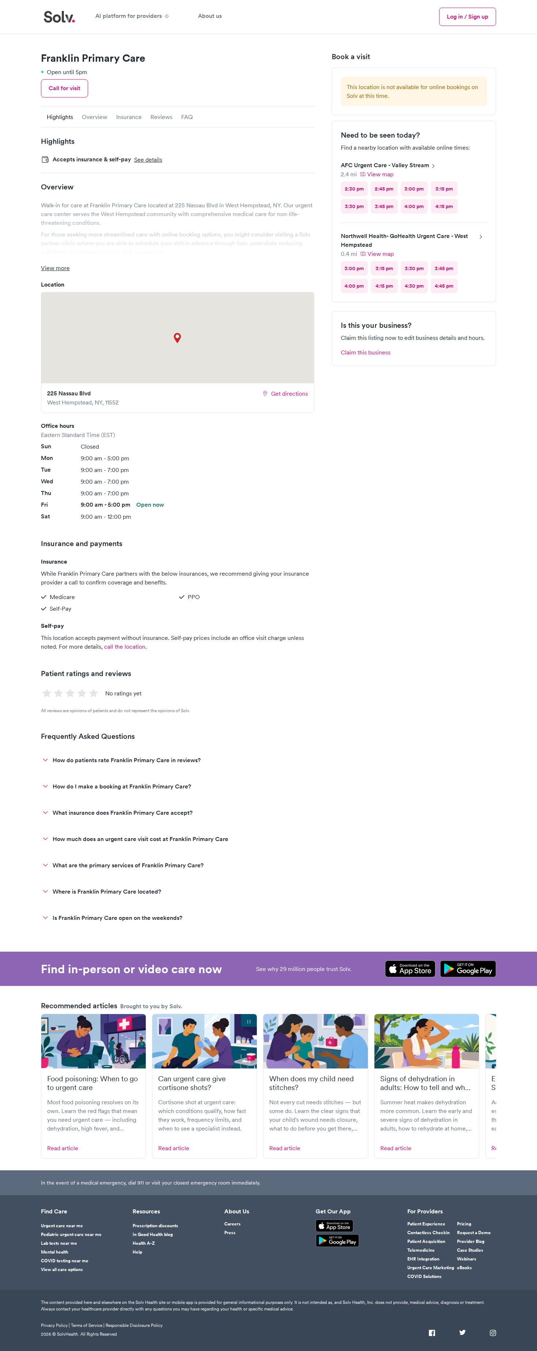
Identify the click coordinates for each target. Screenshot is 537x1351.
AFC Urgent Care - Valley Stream (385, 165)
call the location (124, 646)
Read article (62, 1148)
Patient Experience (426, 1224)
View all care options (62, 1269)
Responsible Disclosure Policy (134, 1325)
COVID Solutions (424, 1276)
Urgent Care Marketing (430, 1267)
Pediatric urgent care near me (71, 1234)
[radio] (354, 188)
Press (230, 1232)
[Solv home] (59, 17)
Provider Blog (470, 1241)
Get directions (289, 393)
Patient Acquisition (426, 1241)
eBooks (464, 1267)
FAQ (187, 116)
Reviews (161, 116)
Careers (232, 1224)
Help (137, 1252)
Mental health (54, 1252)
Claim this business (366, 352)
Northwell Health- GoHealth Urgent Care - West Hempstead (404, 240)
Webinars (466, 1259)
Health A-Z (144, 1243)
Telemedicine (421, 1250)
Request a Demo (474, 1232)
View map (380, 174)
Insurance (129, 116)
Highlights (60, 116)
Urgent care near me (62, 1226)
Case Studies (470, 1250)
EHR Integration (423, 1259)
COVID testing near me (64, 1261)
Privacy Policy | (55, 1325)
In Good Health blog (153, 1234)
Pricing (464, 1224)
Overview (94, 116)
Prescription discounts (155, 1226)
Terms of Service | (87, 1325)
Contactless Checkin (428, 1232)
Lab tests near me (59, 1243)
